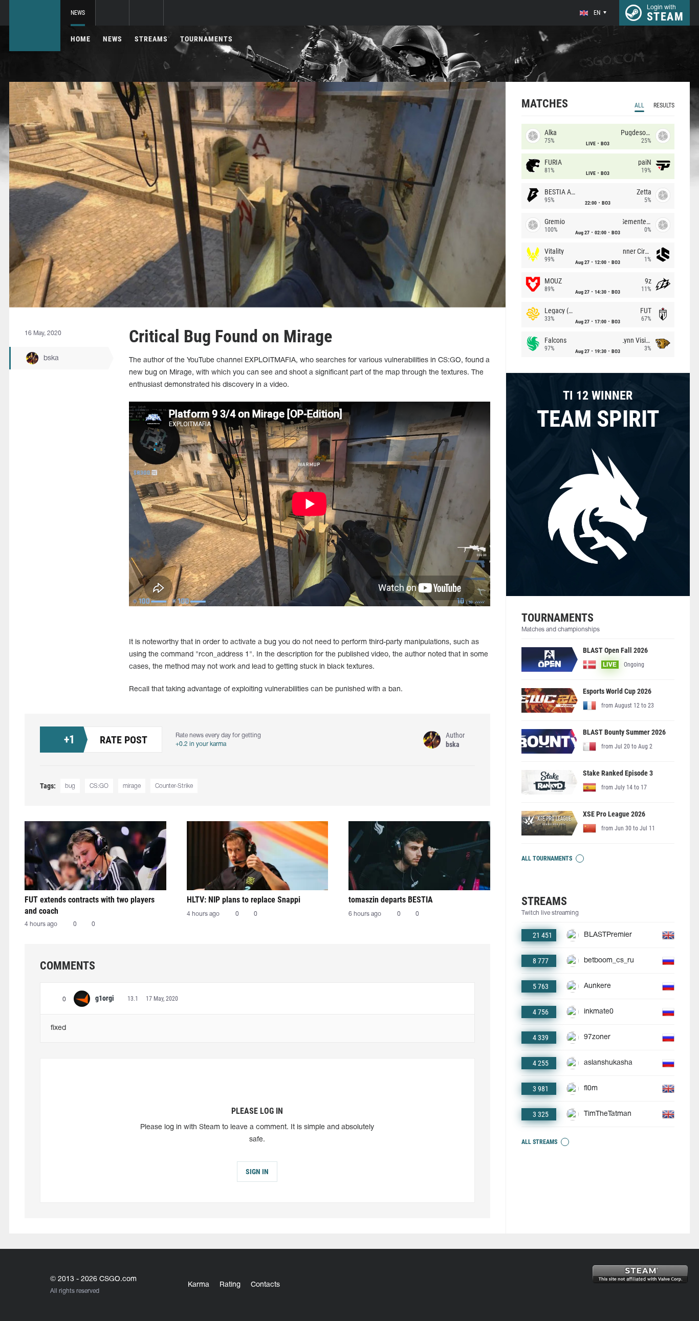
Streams (151, 39)
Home (81, 39)
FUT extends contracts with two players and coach (90, 905)
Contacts (265, 1285)
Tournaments (206, 39)
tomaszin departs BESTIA (390, 900)
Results (663, 105)
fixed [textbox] (58, 1028)
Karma (198, 1285)
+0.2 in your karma (201, 744)
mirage (132, 786)
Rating (230, 1285)
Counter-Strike (174, 786)
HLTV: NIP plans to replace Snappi (243, 900)
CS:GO (99, 786)
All (639, 105)
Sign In (257, 1172)
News (78, 12)
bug (70, 786)
